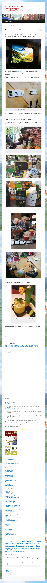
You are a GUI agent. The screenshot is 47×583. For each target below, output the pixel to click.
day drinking (10, 543)
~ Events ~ (26, 345)
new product (35, 548)
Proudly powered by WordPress (23, 578)
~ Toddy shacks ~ (8, 529)
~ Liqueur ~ (7, 516)
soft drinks (26, 346)
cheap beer (34, 541)
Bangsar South (15, 541)
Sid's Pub (32, 549)
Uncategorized (8, 537)
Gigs (6, 535)
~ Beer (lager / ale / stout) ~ (10, 495)
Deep (17, 31)
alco (9, 541)
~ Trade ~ (7, 530)
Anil (7, 422)
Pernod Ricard (10, 549)
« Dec (13, 565)
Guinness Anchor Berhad (33, 543)
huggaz (13, 546)
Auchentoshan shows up (10, 485)
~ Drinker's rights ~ (8, 502)
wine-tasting (12, 551)
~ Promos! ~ (7, 524)
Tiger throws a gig (8, 417)
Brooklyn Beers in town (9, 470)
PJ (23, 549)
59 (9, 403)
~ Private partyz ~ (8, 523)
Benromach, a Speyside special (11, 481)
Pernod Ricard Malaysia (18, 549)
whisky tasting (7, 551)
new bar (13, 548)
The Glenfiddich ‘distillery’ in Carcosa (12, 424)
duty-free (19, 543)
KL (16, 546)
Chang (7, 406)
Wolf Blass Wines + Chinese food (11, 480)
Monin (18, 71)
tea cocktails (31, 346)
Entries (7, 571)
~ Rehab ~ (7, 526)
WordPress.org (8, 574)
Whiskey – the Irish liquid (10, 477)
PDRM (6, 549)
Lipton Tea (7, 73)
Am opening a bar (8, 399)
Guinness (27, 543)
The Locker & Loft (28, 281)
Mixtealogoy (7, 346)
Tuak (40, 549)
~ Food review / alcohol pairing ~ (11, 511)
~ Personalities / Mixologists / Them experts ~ (14, 521)
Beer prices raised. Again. (10, 468)
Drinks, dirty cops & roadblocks (11, 408)
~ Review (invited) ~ (9, 528)
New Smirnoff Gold (10, 459)
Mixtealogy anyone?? (13, 30)
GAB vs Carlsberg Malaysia (12, 462)
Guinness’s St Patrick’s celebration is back (13, 479)
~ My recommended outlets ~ (10, 520)
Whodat (10, 21)
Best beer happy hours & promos (13, 463)
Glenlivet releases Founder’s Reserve (12, 483)
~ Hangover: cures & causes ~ (10, 514)
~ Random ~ (7, 525)
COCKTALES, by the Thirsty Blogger (14, 7)
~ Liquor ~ (7, 518)
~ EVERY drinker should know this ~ (12, 509)
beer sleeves (20, 541)
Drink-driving (14, 543)
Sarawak (28, 549)
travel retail (36, 549)
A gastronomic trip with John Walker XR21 (13, 474)
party (39, 548)
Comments (8, 572)
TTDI (38, 549)
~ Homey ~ (7, 515)
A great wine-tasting (9, 475)
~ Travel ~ (7, 532)
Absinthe (6, 541)
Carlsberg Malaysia (27, 541)
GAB (23, 543)
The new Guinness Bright (10, 476)
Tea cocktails (7, 484)
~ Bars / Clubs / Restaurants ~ (10, 493)
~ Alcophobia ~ (8, 492)
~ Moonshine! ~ (8, 519)
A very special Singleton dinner (11, 472)
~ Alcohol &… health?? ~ (10, 490)
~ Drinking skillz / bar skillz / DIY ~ (11, 505)
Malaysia (36, 345)
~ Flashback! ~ (8, 510)
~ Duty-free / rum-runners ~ (10, 506)
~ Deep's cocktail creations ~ (10, 501)
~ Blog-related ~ (8, 496)
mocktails (11, 346)
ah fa (7, 429)
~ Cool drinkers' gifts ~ (9, 500)
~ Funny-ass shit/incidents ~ (10, 512)
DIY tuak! (7, 403)
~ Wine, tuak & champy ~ (10, 534)
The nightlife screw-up (9, 467)
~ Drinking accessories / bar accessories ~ (13, 504)
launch (29, 546)
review (25, 549)
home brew (10, 546)
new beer (17, 548)
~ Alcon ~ (7, 491)
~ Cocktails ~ (22, 345)
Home (6, 21)
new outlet (30, 548)
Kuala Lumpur (21, 546)
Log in (6, 570)
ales (11, 541)
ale (10, 541)
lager (26, 546)
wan (7, 411)
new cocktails (22, 548)
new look (26, 548)
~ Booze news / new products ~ (13, 345)
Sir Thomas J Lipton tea (20, 346)
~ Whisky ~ (7, 533)
